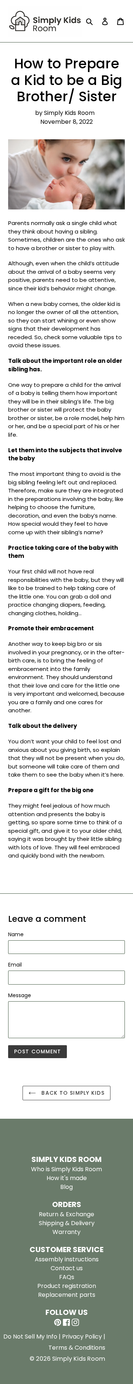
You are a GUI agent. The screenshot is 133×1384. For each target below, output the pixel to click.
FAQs (66, 1277)
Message (19, 995)
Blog (66, 1187)
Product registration (66, 1286)
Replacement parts (66, 1295)
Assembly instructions (67, 1259)
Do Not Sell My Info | (32, 1336)
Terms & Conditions (76, 1347)
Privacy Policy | (83, 1336)
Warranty (66, 1232)
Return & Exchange (66, 1214)
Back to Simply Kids (72, 1093)
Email (15, 964)
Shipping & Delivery (67, 1223)
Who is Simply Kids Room (66, 1169)
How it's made (67, 1178)
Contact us (67, 1268)
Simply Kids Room (78, 1358)
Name (16, 934)
